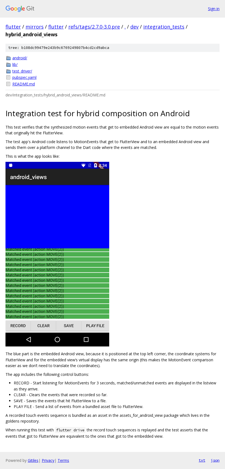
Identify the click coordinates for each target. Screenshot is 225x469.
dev (134, 26)
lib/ (15, 64)
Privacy (48, 460)
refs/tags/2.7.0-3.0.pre (94, 26)
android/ (19, 57)
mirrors (35, 26)
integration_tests (163, 26)
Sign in (214, 8)
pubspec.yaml (24, 77)
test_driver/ (22, 71)
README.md (23, 84)
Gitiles (33, 460)
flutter (13, 26)
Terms (63, 460)
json (215, 460)
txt (202, 460)
